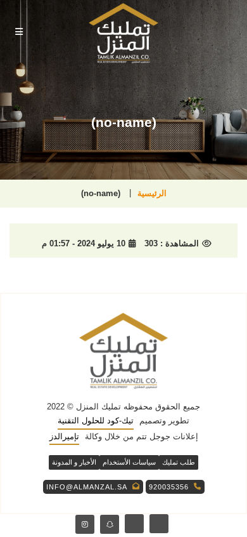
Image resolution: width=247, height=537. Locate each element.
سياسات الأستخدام (129, 462)
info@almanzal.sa (86, 487)
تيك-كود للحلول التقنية (96, 420)
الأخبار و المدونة (74, 462)
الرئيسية (152, 193)
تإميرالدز (64, 436)
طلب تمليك (178, 462)
